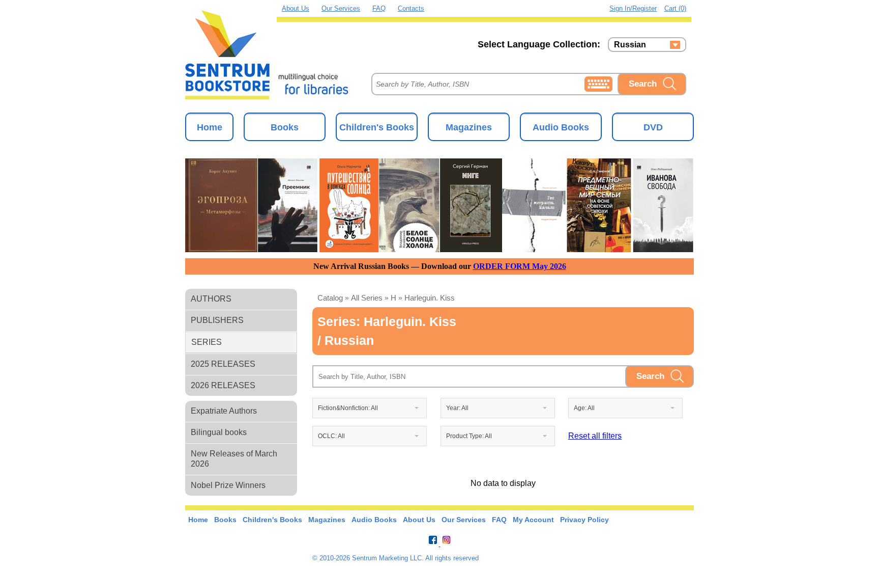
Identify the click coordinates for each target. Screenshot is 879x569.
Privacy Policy (584, 520)
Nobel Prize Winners (228, 485)
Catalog (330, 297)
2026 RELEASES (223, 385)
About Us (295, 8)
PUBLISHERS (217, 320)
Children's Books (376, 127)
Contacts (411, 8)
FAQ (379, 8)
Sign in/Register (633, 8)
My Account (533, 520)
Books (285, 127)
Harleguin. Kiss (429, 297)
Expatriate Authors (224, 411)
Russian (630, 45)
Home (209, 127)
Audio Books (561, 127)
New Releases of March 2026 (234, 458)
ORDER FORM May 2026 (519, 266)
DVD (653, 127)
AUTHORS (211, 298)
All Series (367, 297)
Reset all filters (595, 435)
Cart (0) (675, 8)
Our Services (340, 8)
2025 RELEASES (223, 364)
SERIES (206, 342)
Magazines (469, 127)
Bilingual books (219, 432)
